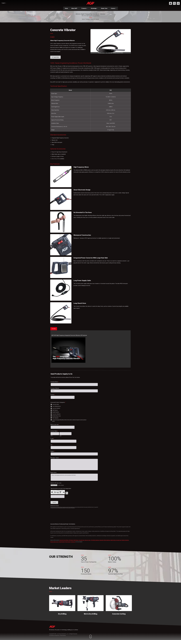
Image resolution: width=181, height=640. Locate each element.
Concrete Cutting (118, 614)
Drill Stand (71, 540)
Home (66, 8)
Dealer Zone (104, 8)
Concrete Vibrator (95, 19)
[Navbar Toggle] (178, 3)
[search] (174, 3)
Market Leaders (60, 588)
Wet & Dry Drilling (90, 614)
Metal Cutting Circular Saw (116, 540)
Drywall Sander (62, 541)
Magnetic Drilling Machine (105, 540)
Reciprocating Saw (54, 541)
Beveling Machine (125, 540)
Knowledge (94, 8)
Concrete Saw (81, 540)
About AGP (74, 8)
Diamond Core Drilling (63, 540)
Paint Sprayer (67, 541)
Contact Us (73, 541)
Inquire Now (56, 57)
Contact (113, 8)
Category (88, 19)
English (3, 3)
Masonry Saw (87, 540)
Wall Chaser (75, 540)
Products (84, 8)
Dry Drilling (62, 614)
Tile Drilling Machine (95, 540)
